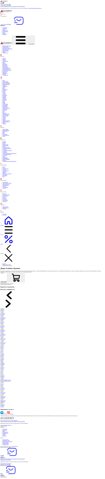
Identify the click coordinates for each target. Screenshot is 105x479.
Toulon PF (2, 364)
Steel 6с (1, 360)
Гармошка (4, 171)
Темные (4, 118)
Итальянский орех (6, 113)
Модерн (4, 63)
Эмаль (4, 136)
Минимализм (5, 73)
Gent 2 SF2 (2, 393)
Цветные (4, 123)
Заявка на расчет (4, 281)
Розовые (4, 98)
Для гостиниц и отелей (7, 183)
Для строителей (5, 185)
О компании (5, 429)
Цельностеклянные (6, 159)
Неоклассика (5, 65)
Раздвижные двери (6, 440)
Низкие (4, 146)
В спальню (5, 198)
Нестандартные (5, 145)
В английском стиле (6, 69)
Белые (4, 80)
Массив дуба (5, 131)
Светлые (4, 117)
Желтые (4, 91)
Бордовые (4, 100)
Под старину (5, 66)
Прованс (4, 74)
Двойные (4, 169)
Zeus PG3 (2, 376)
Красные (4, 96)
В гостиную (5, 199)
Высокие (4, 142)
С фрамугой (5, 152)
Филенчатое (5, 157)
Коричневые (5, 86)
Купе (3, 166)
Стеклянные (5, 134)
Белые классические (6, 83)
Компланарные (5, 144)
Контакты (4, 435)
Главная (4, 263)
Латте (4, 101)
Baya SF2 (2, 327)
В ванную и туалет (6, 194)
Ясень (4, 110)
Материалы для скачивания (5, 459)
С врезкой (4, 149)
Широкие (4, 160)
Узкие (4, 156)
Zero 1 (1, 372)
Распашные (5, 175)
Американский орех (6, 120)
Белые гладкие (5, 81)
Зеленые (4, 94)
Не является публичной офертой (19, 6)
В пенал (4, 167)
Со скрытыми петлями (7, 154)
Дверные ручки (5, 444)
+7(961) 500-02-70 (3, 5)
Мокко (4, 102)
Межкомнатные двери (7, 264)
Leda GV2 (2, 389)
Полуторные (5, 174)
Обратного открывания (7, 173)
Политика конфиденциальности (6, 6)
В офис (4, 197)
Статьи (4, 434)
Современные (5, 75)
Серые (4, 87)
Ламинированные (6, 130)
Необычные (5, 64)
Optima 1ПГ (2, 397)
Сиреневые (5, 109)
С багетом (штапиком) (7, 148)
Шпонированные (6, 135)
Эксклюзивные (5, 67)
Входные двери (5, 442)
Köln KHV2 (2, 318)
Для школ (4, 186)
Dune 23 (1, 356)
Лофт (4, 62)
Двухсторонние (5, 168)
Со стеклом (5, 155)
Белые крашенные (6, 84)
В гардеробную (5, 195)
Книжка (4, 172)
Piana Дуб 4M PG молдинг (5, 381)
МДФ (4, 132)
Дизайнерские (5, 61)
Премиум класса (6, 207)
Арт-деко (4, 60)
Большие (4, 141)
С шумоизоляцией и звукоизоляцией (9, 161)
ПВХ (4, 133)
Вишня (4, 119)
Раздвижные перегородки (7, 441)
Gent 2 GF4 (2, 339)
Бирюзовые (5, 99)
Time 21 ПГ (2, 335)
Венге (4, 88)
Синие (4, 92)
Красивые (4, 72)
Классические (5, 71)
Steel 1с (1, 347)
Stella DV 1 (2, 331)
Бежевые (4, 85)
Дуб (3, 111)
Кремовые (4, 97)
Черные (4, 116)
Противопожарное (6, 147)
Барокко (4, 59)
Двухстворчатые (6, 170)
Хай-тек (4, 58)
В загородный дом (6, 184)
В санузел (4, 193)
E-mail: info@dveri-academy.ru (5, 425)
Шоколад (4, 112)
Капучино (4, 90)
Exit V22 (2, 368)
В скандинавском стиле (7, 70)
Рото (3, 176)
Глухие (4, 143)
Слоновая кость (5, 115)
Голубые (4, 93)
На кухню (4, 201)
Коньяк (4, 103)
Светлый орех (5, 104)
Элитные (4, 208)
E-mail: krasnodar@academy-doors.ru (35, 8)
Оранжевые (5, 95)
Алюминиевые (5, 129)
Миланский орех (6, 121)
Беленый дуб (5, 89)
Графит (4, 122)
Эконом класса (5, 206)
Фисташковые (5, 105)
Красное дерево (5, 114)
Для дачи (4, 188)
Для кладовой (5, 200)
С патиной (5, 151)
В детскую (5, 196)
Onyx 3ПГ (2, 314)
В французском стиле (7, 68)
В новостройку (5, 182)
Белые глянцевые (6, 82)
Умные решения (6, 443)
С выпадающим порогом (7, 150)
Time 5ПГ (2, 405)
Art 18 (1, 385)
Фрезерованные (6, 158)
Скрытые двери (5, 439)
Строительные (5, 187)
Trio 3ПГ (2, 310)
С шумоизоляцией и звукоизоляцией (9, 153)
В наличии (5, 214)
